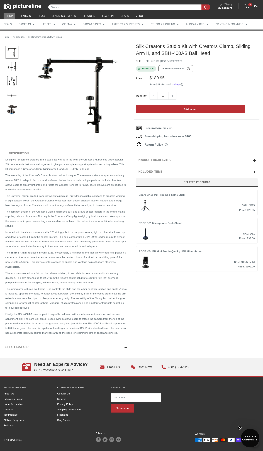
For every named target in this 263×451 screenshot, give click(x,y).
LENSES (46, 24)
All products (19, 37)
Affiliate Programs (14, 420)
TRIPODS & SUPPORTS (126, 24)
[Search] (205, 7)
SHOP (9, 15)
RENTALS (25, 15)
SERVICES (89, 15)
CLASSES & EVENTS (64, 15)
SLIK (138, 61)
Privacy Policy (65, 404)
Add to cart (190, 109)
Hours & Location (13, 404)
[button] (250, 438)
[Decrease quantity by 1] (153, 95)
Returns (61, 399)
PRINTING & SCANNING (229, 24)
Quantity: (141, 95)
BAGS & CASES (92, 24)
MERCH (140, 15)
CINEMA (67, 24)
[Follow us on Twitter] (105, 439)
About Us (9, 393)
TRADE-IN (108, 15)
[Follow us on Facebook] (98, 439)
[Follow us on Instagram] (111, 439)
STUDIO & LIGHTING (162, 24)
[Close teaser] (240, 428)
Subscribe (122, 408)
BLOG (41, 15)
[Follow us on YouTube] (118, 439)
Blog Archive (64, 420)
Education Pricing (13, 399)
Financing (62, 414)
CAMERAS (25, 24)
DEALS (125, 15)
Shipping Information (69, 409)
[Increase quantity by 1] (172, 95)
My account (225, 7)
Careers (8, 409)
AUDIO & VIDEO (195, 24)
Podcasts (9, 425)
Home (6, 37)
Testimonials (11, 414)
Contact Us (63, 393)
